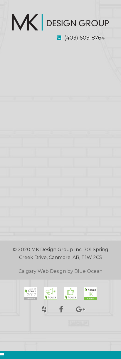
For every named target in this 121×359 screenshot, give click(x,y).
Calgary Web (34, 271)
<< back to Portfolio (30, 66)
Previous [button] (15, 153)
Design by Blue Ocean (76, 271)
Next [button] (105, 153)
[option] (60, 153)
